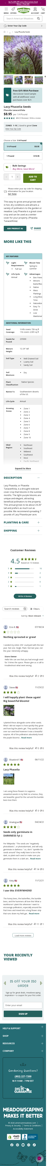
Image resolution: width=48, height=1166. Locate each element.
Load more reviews (23, 935)
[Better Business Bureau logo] (30, 1137)
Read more (26, 737)
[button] (6, 10)
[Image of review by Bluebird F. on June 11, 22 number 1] (8, 779)
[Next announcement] (40, 3)
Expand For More (23, 468)
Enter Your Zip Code (13, 129)
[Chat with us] (39, 1158)
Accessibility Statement (23, 1128)
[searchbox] (12, 608)
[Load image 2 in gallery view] (18, 80)
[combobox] (32, 616)
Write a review (35, 118)
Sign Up (23, 1013)
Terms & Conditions (32, 1125)
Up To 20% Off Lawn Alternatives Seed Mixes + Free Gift (23, 3)
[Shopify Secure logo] (14, 1137)
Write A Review (25, 596)
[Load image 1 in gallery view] (8, 80)
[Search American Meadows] (38, 18)
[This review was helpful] (36, 676)
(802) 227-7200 (23, 1076)
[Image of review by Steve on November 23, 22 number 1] (8, 710)
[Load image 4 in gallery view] (38, 80)
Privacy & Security (13, 1125)
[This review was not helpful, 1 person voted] (41, 924)
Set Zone (12, 194)
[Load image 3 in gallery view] (28, 80)
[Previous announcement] (5, 3)
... (10, 32)
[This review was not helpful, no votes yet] (41, 676)
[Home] (4, 32)
